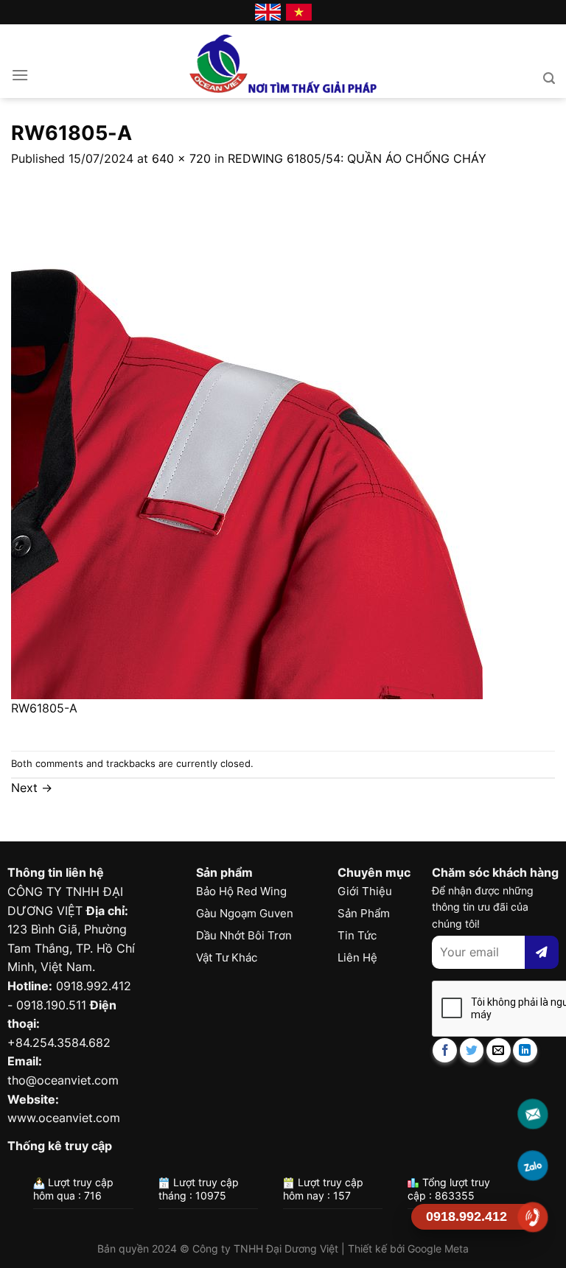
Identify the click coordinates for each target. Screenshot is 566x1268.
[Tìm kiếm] (549, 78)
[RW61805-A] (247, 432)
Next (31, 787)
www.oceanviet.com (63, 1117)
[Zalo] (533, 1165)
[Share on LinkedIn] (525, 1050)
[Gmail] (533, 1114)
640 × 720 (181, 158)
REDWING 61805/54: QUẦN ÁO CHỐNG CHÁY (357, 158)
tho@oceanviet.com (63, 1080)
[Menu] (20, 75)
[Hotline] (533, 1217)
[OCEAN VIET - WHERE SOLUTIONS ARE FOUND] (283, 61)
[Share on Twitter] (472, 1050)
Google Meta (438, 1248)
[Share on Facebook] (445, 1050)
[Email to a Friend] (498, 1050)
